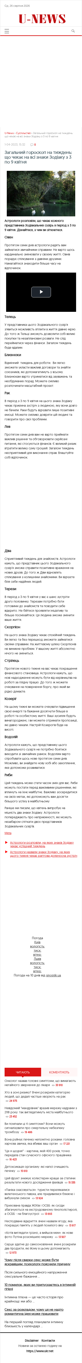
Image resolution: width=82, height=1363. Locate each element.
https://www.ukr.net (39, 1351)
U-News (9, 133)
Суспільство (23, 133)
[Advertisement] (41, 80)
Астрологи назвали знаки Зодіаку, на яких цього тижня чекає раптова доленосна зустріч (43, 854)
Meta (8, 833)
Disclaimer (31, 1341)
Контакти (48, 1341)
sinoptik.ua (53, 975)
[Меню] (7, 31)
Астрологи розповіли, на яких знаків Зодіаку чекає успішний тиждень (42, 844)
